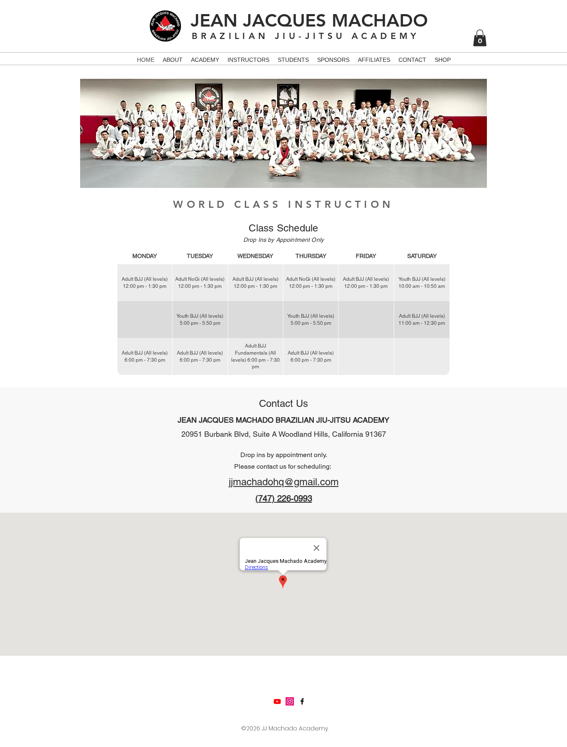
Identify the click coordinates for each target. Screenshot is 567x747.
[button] (480, 37)
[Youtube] (277, 701)
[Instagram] (290, 701)
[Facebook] (302, 701)
